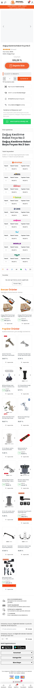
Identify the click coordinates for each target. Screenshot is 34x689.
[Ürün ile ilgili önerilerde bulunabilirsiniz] (30, 269)
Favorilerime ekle (9, 82)
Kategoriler (17, 658)
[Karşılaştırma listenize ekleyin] (16, 269)
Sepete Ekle (18, 65)
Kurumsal (17, 653)
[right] (32, 310)
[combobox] (3, 638)
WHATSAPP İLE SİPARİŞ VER (19, 121)
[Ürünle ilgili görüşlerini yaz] (12, 269)
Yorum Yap (17, 283)
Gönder (30, 629)
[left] (2, 310)
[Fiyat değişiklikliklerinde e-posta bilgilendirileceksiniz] (21, 269)
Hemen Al (25, 79)
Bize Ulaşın (17, 663)
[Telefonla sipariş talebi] (26, 269)
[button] (3, 26)
